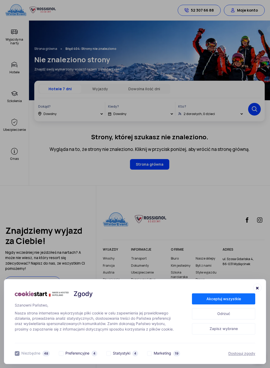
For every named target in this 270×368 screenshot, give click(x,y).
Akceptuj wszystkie (223, 299)
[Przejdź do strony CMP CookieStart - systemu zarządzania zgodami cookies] (42, 294)
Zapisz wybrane (224, 328)
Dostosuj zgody (241, 353)
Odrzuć (223, 313)
